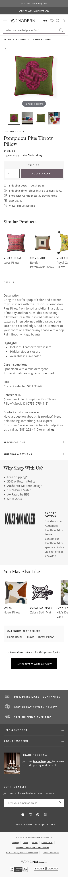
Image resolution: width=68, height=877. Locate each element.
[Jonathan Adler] (20, 519)
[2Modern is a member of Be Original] (34, 861)
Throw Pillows (41, 39)
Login (7, 155)
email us (48, 429)
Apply (16, 155)
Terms (25, 842)
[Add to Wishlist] (6, 49)
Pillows (21, 39)
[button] (63, 20)
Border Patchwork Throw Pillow (42, 267)
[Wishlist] (51, 20)
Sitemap (15, 842)
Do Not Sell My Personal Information (22, 852)
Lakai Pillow (11, 263)
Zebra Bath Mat (40, 612)
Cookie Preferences (51, 853)
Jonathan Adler (14, 131)
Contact (49, 538)
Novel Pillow (12, 612)
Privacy (35, 842)
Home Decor (14, 637)
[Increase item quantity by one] (17, 171)
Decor (8, 39)
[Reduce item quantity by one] (17, 176)
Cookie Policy (47, 842)
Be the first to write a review (34, 664)
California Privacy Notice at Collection (32, 847)
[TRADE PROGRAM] (34, 764)
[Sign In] (57, 20)
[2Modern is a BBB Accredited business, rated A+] (19, 870)
